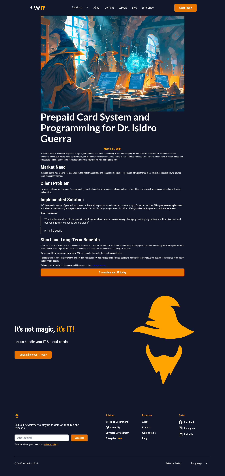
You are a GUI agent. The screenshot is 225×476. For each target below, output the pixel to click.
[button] (79, 7)
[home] (37, 8)
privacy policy (50, 444)
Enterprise (148, 7)
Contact (109, 7)
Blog (134, 7)
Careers (123, 7)
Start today (185, 7)
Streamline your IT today (112, 272)
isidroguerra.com (99, 265)
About (97, 7)
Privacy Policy (174, 463)
